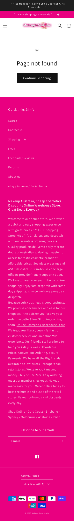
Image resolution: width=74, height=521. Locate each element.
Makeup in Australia (40, 513)
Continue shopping (37, 78)
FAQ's (11, 149)
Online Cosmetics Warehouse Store (41, 325)
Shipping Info (17, 139)
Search (12, 120)
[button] (5, 25)
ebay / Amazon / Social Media (27, 186)
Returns (13, 167)
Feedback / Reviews (21, 158)
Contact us (15, 130)
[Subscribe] (61, 441)
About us (14, 176)
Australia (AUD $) (34, 484)
